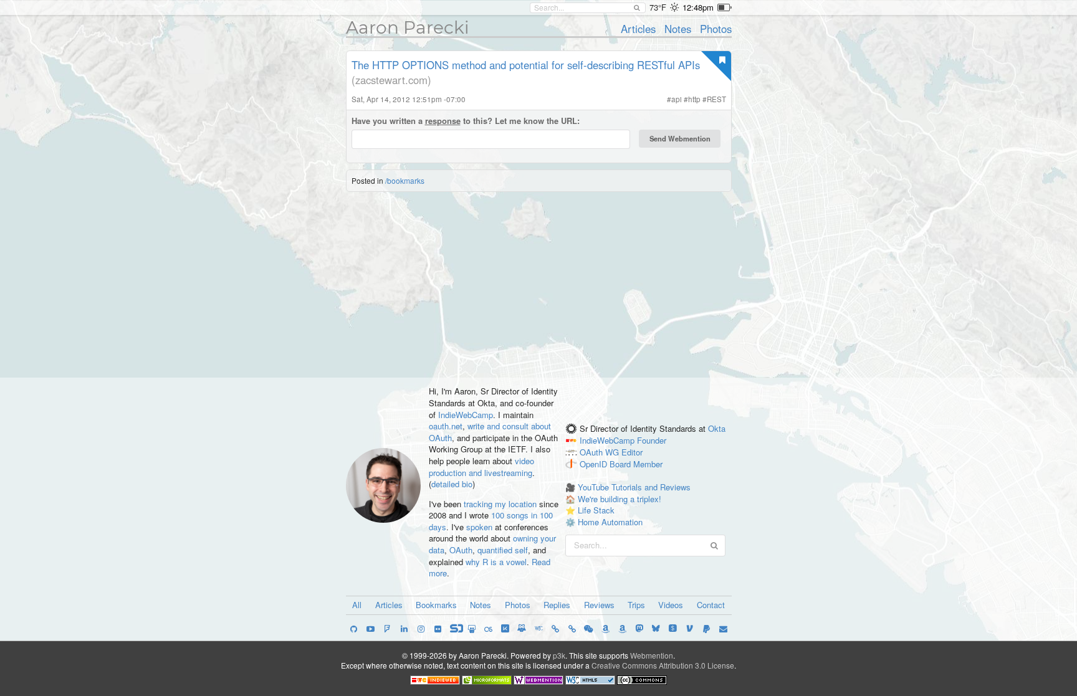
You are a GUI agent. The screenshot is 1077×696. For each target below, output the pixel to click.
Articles (638, 28)
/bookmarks (404, 180)
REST (716, 99)
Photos (716, 28)
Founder (651, 440)
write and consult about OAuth (490, 432)
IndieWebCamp (465, 415)
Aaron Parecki (407, 27)
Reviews (599, 605)
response (443, 120)
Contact (711, 605)
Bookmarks (436, 605)
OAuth (460, 550)
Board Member (636, 464)
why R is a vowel (496, 562)
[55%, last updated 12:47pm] (724, 7)
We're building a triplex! (619, 499)
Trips (636, 605)
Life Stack (596, 510)
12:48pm (698, 7)
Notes (677, 28)
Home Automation (610, 522)
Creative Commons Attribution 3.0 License (662, 665)
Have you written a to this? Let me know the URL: (466, 120)
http (694, 99)
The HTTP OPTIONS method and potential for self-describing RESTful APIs (526, 64)
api (676, 99)
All (356, 605)
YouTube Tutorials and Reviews (634, 487)
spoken (479, 527)
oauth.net (445, 426)
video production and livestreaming (481, 467)
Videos (670, 605)
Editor (632, 452)
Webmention (651, 655)
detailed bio (451, 484)
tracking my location (500, 504)
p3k (559, 655)
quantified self (502, 550)
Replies (556, 605)
